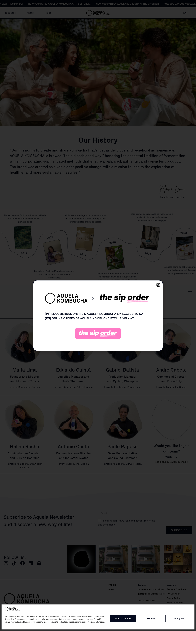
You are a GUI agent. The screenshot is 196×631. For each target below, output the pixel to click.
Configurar (178, 618)
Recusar (151, 618)
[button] (158, 285)
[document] (98, 315)
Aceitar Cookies (123, 618)
